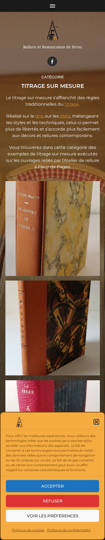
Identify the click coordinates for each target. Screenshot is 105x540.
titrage (72, 104)
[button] (96, 422)
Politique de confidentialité (68, 530)
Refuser (52, 501)
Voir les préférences (52, 515)
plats (65, 116)
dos (39, 116)
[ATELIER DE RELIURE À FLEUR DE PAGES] (52, 30)
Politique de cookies (28, 530)
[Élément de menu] (52, 61)
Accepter (52, 486)
